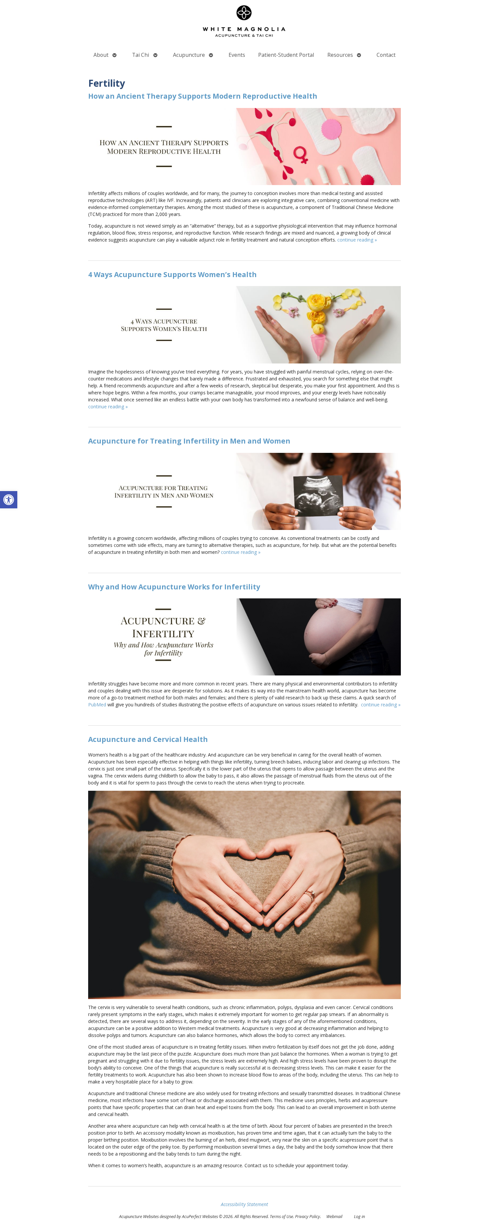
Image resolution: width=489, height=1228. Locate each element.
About (100, 54)
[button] (8, 499)
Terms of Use (281, 1216)
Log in (359, 1216)
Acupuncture (189, 54)
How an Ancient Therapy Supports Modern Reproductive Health (202, 96)
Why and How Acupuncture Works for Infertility (174, 586)
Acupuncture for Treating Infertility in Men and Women (189, 441)
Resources (340, 54)
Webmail (334, 1216)
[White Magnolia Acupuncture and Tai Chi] (244, 22)
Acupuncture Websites (139, 1216)
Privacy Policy (307, 1216)
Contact (386, 54)
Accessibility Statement (244, 1204)
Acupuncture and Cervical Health (148, 739)
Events (237, 54)
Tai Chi (140, 54)
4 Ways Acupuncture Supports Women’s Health (172, 274)
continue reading (357, 240)
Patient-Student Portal (286, 54)
